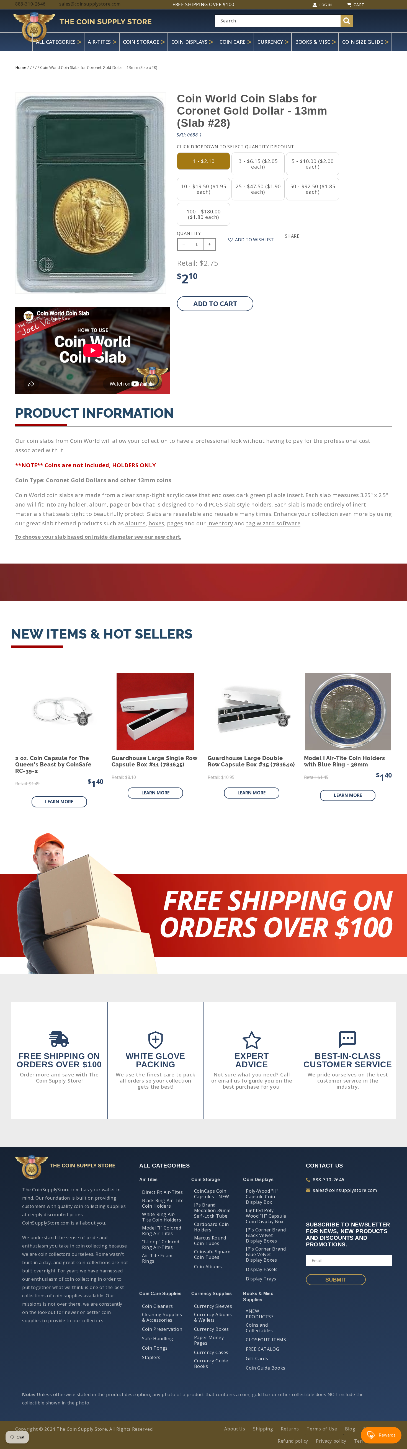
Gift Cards (257, 1358)
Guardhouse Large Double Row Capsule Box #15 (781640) (251, 761)
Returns (290, 1429)
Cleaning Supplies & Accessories (162, 1317)
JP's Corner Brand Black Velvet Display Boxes (266, 1235)
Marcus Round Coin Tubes (210, 1240)
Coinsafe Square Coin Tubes (212, 1254)
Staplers (151, 1357)
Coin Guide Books (265, 1368)
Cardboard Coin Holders (211, 1227)
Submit (335, 1280)
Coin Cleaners (157, 1306)
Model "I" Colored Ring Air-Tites (161, 1230)
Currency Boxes (211, 1329)
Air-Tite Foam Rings (157, 1258)
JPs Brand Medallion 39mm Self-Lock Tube (212, 1210)
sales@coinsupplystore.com (345, 1190)
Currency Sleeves (213, 1306)
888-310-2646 (328, 1180)
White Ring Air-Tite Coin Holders (161, 1217)
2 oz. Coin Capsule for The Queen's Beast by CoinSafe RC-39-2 (53, 764)
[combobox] (284, 21)
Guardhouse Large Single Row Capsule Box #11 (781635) (154, 761)
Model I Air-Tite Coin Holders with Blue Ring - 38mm (344, 761)
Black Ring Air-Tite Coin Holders (163, 1203)
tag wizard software (273, 523)
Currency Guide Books (211, 1363)
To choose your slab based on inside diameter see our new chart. (98, 537)
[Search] (347, 21)
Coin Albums (208, 1266)
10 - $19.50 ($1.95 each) (203, 189)
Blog (350, 1429)
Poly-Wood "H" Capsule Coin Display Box (262, 1196)
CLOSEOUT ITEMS (266, 1339)
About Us (234, 1429)
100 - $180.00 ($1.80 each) (204, 214)
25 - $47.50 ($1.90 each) (258, 189)
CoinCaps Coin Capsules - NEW (211, 1193)
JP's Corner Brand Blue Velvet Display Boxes (266, 1254)
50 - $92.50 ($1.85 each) (312, 189)
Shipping (263, 1429)
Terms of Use (321, 1429)
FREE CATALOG (262, 1349)
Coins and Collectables (259, 1327)
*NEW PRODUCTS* (260, 1313)
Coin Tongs (155, 1348)
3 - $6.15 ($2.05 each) (258, 164)
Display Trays (261, 1279)
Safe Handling (157, 1338)
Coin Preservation (162, 1329)
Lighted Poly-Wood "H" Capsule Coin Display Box (266, 1216)
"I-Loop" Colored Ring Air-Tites (160, 1244)
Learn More (59, 802)
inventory (220, 523)
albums (135, 523)
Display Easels (261, 1269)
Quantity (189, 233)
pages (175, 523)
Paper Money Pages (209, 1340)
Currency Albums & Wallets (213, 1317)
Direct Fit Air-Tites (162, 1192)
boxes (156, 523)
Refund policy (293, 1441)
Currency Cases (211, 1352)
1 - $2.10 (204, 161)
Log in (326, 4)
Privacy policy (331, 1441)
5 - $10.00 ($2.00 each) (313, 164)
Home (20, 67)
